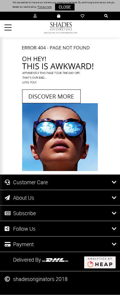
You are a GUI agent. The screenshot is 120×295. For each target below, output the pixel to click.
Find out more (45, 6)
